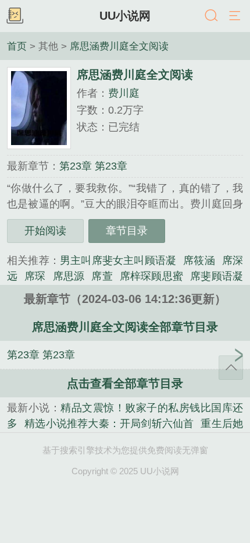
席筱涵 (199, 260)
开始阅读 (45, 231)
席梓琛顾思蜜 (151, 276)
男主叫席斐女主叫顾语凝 (118, 260)
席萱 (101, 276)
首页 (17, 46)
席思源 (69, 276)
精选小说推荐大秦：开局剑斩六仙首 (109, 423)
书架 (14, 16)
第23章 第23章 (93, 166)
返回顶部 (231, 367)
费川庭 (124, 93)
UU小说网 (125, 15)
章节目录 (127, 231)
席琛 (34, 276)
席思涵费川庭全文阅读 (119, 46)
